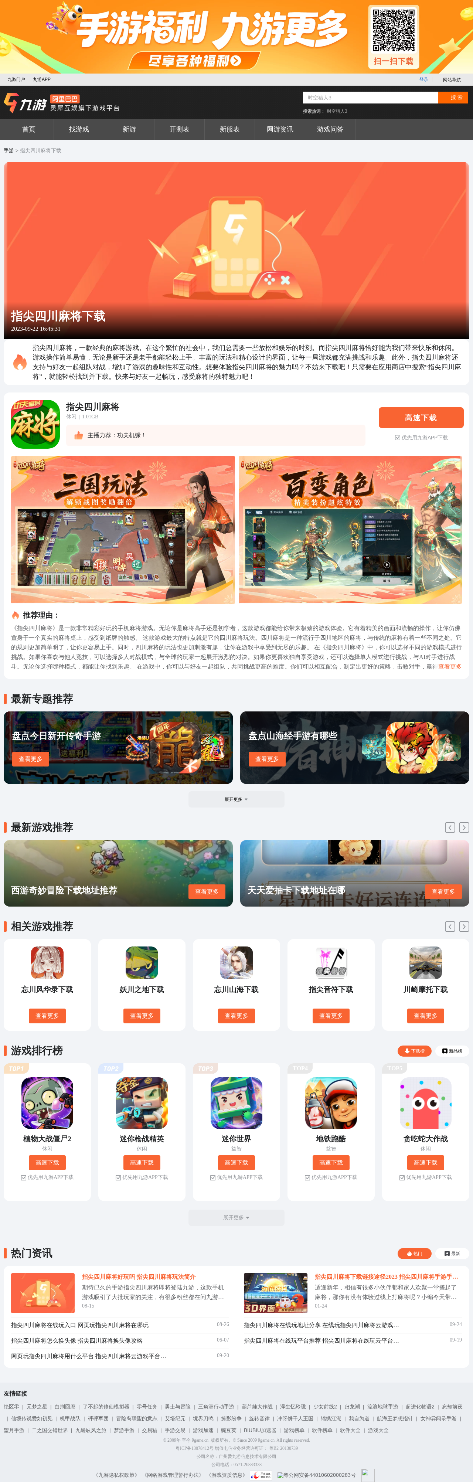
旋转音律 (259, 1418)
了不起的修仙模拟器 (106, 1407)
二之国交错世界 (50, 1430)
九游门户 (16, 79)
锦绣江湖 (331, 1418)
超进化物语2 (420, 1407)
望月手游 (14, 1430)
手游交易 (175, 1430)
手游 (9, 150)
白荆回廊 (65, 1407)
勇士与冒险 (178, 1407)
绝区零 (11, 1407)
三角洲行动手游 (216, 1407)
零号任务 (147, 1407)
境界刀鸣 (203, 1418)
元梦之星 (37, 1407)
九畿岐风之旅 (90, 1430)
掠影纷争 (231, 1418)
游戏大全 (378, 1430)
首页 (28, 129)
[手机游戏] (62, 103)
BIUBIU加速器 (260, 1430)
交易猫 (149, 1430)
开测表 (180, 129)
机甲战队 (70, 1418)
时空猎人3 (337, 111)
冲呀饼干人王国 (295, 1418)
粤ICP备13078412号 (195, 1448)
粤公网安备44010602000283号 (319, 1475)
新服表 (230, 129)
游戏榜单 (294, 1430)
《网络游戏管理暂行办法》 (173, 1475)
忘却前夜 (452, 1407)
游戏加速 (203, 1430)
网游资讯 (280, 129)
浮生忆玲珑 (293, 1407)
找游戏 (79, 129)
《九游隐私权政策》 (116, 1475)
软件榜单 (322, 1430)
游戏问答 (330, 129)
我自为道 (359, 1418)
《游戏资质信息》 (227, 1475)
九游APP (42, 79)
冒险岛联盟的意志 (136, 1418)
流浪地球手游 (382, 1407)
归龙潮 (352, 1407)
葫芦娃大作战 (257, 1407)
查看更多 (30, 759)
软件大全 (350, 1430)
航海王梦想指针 (395, 1418)
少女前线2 (325, 1407)
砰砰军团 (98, 1418)
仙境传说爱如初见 (31, 1418)
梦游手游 (124, 1430)
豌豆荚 (228, 1430)
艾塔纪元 (175, 1418)
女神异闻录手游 (439, 1418)
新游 (129, 129)
